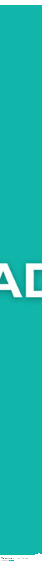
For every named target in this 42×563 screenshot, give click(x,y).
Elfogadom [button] (12, 560)
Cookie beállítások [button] (5, 560)
